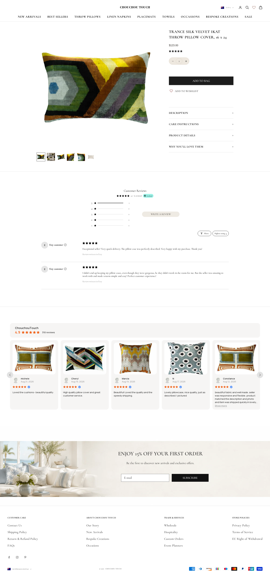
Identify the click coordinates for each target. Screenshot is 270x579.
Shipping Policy (17, 532)
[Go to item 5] (81, 157)
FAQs (11, 545)
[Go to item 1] (41, 157)
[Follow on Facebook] (9, 557)
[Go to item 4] (71, 157)
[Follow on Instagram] (17, 557)
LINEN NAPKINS (119, 16)
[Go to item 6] (91, 157)
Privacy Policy (241, 525)
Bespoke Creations (97, 539)
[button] (175, 51)
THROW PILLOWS (87, 16)
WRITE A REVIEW (161, 214)
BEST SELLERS (57, 16)
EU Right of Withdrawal (247, 539)
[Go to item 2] (51, 157)
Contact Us (15, 525)
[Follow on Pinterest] (25, 557)
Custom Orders (173, 539)
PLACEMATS (146, 16)
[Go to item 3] (61, 157)
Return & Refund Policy (23, 539)
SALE (248, 16)
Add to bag (201, 81)
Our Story (92, 525)
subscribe (190, 478)
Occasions (92, 545)
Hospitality (171, 532)
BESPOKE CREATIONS (222, 16)
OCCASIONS (190, 16)
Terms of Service (242, 532)
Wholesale (170, 525)
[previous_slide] (10, 375)
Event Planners (173, 545)
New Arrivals (94, 532)
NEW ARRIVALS (29, 16)
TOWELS (168, 16)
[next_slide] (260, 375)
